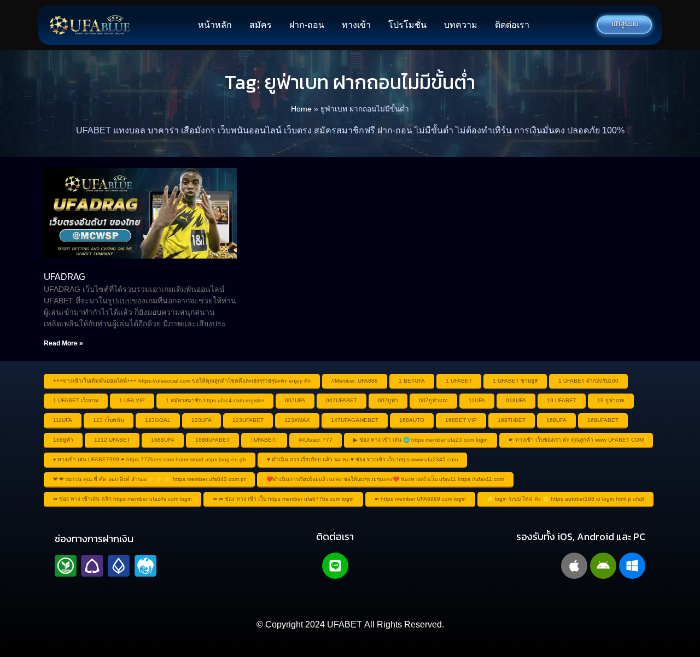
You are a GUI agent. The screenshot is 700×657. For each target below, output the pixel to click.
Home (301, 109)
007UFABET (341, 400)
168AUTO (411, 420)
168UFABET (603, 420)
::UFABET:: (264, 440)
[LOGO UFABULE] (90, 25)
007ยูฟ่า (388, 400)
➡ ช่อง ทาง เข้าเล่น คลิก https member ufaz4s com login (122, 499)
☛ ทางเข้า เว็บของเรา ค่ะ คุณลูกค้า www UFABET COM (576, 440)
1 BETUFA (412, 381)
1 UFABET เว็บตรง (75, 400)
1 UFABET (459, 381)
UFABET (344, 624)
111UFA (62, 420)
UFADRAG (64, 276)
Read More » (63, 343)
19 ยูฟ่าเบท (611, 400)
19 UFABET (561, 400)
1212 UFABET (112, 440)
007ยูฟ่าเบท (433, 400)
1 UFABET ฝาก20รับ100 (588, 381)
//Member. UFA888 (354, 381)
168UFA (556, 420)
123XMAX (297, 420)
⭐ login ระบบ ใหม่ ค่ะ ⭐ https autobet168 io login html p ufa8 (565, 499)
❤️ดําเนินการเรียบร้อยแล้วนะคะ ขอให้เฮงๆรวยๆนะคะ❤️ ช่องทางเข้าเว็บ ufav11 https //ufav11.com (385, 479)
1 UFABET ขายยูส (515, 381)
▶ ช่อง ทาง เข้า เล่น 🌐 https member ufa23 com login (420, 440)
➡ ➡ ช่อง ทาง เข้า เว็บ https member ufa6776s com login (283, 499)
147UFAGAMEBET (354, 420)
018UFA (516, 400)
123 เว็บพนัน (108, 420)
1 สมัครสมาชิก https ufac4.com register (215, 400)
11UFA (477, 400)
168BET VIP (461, 420)
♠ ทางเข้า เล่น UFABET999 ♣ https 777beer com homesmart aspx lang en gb (149, 459)
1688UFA (162, 440)
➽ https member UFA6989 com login (420, 499)
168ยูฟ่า (63, 440)
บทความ (460, 25)
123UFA (201, 420)
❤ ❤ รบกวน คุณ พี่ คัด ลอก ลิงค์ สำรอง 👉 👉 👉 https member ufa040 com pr (149, 479)
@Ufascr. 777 (315, 440)
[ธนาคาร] (105, 566)
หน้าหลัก (215, 25)
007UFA (295, 400)
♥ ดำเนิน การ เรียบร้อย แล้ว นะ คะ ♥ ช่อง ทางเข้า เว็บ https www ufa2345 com (362, 459)
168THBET (512, 420)
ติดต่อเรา (512, 25)
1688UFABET (212, 440)
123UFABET (248, 420)
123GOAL (158, 420)
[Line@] (335, 566)
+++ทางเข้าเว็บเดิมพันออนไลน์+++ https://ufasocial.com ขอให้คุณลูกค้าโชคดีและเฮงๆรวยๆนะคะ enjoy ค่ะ (182, 381)
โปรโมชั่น (407, 25)
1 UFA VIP (132, 400)
